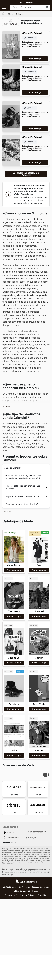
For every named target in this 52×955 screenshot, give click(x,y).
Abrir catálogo (35, 59)
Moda (10, 14)
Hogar (33, 837)
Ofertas (11, 832)
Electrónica (13, 837)
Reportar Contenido (40, 887)
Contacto (7, 887)
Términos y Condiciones (16, 895)
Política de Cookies (21, 891)
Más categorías (9, 842)
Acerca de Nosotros (21, 887)
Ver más (6, 407)
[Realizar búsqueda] (47, 7)
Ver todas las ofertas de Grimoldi (26, 174)
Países (35, 891)
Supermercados (38, 831)
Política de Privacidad (37, 895)
